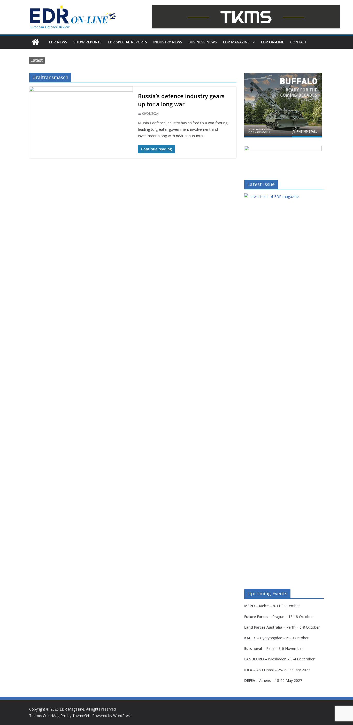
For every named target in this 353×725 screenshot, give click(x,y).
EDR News (58, 42)
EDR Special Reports (127, 42)
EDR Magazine (236, 42)
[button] (252, 42)
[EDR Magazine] (35, 42)
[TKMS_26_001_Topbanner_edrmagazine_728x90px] (246, 16)
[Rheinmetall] (283, 76)
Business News (202, 42)
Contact (298, 42)
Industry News (167, 42)
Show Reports (87, 42)
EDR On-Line (272, 42)
